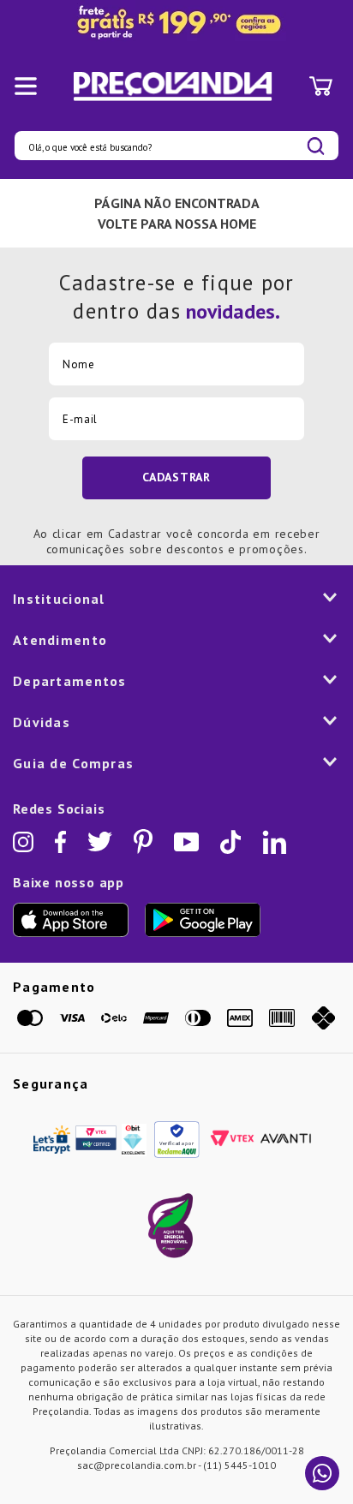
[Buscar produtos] (316, 146)
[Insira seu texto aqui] (176, 23)
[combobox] (176, 145)
